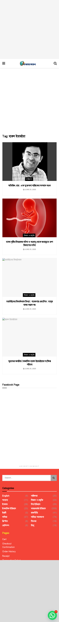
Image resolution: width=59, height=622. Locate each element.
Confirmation (8, 547)
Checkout (6, 543)
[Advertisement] (29, 29)
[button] (52, 615)
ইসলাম (5, 504)
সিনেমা (33, 521)
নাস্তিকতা (29, 179)
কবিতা (4, 517)
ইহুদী (4, 512)
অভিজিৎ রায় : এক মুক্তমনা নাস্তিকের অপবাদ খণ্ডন (29, 185)
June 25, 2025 (30, 190)
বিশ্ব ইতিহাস (35, 504)
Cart (4, 539)
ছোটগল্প (5, 525)
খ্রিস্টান (5, 521)
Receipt (6, 556)
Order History (9, 551)
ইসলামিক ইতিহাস (9, 508)
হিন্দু (32, 525)
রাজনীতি (34, 512)
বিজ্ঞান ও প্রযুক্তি (29, 235)
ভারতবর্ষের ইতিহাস (38, 508)
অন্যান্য (5, 500)
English (5, 496)
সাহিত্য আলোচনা (37, 517)
